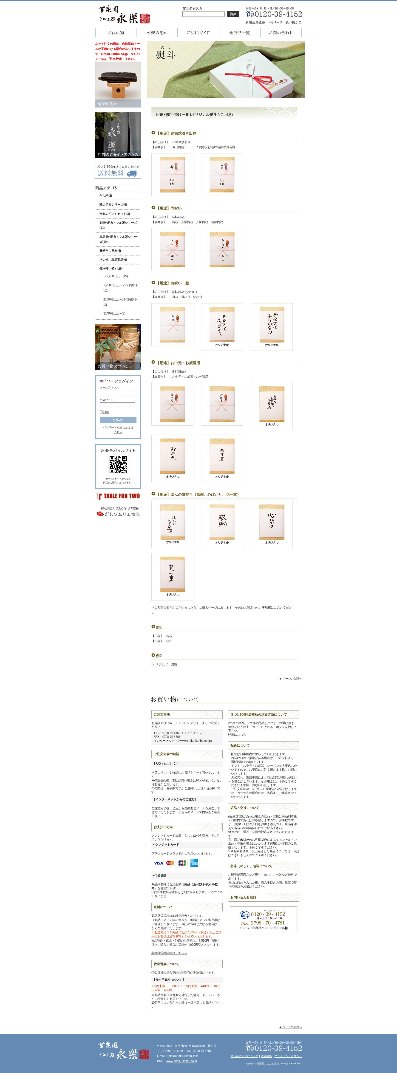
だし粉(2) (105, 195)
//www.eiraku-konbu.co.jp (181, 1061)
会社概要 (266, 1056)
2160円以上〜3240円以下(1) (120, 302)
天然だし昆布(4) (110, 250)
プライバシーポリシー (288, 1056)
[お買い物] (115, 34)
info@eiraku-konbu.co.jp (183, 1056)
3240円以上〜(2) (114, 313)
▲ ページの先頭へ (290, 678)
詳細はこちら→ (238, 734)
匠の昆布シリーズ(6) (113, 204)
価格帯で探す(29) (110, 268)
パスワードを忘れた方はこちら (118, 430)
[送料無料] (118, 176)
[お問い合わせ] (281, 34)
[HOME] (124, 21)
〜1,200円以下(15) (115, 276)
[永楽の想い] (157, 34)
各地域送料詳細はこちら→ (169, 953)
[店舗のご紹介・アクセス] (118, 155)
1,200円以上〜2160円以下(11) (120, 287)
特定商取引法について (244, 1056)
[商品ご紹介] (240, 34)
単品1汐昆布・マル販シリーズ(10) (118, 239)
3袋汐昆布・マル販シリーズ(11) (118, 225)
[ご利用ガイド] (198, 34)
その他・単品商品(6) (113, 259)
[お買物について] (118, 367)
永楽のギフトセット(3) (114, 213)
